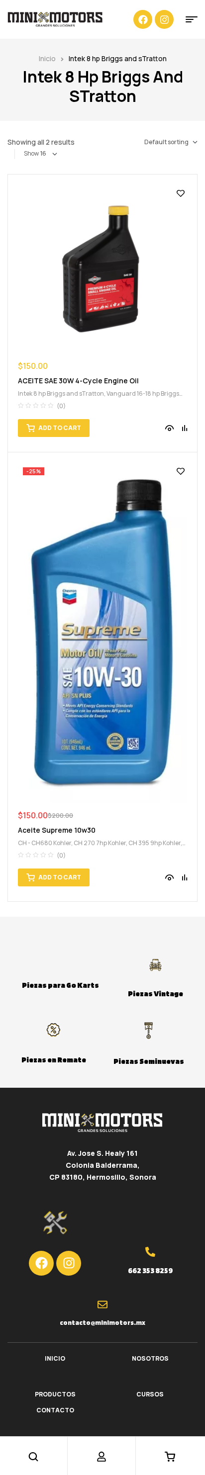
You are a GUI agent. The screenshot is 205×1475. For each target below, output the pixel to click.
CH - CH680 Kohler (44, 843)
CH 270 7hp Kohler (100, 843)
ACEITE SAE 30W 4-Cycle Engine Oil (78, 380)
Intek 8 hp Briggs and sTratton (61, 393)
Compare (184, 428)
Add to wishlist (181, 193)
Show (31, 153)
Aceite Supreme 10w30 (57, 830)
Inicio (47, 58)
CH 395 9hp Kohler (154, 843)
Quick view (169, 428)
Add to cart (59, 428)
